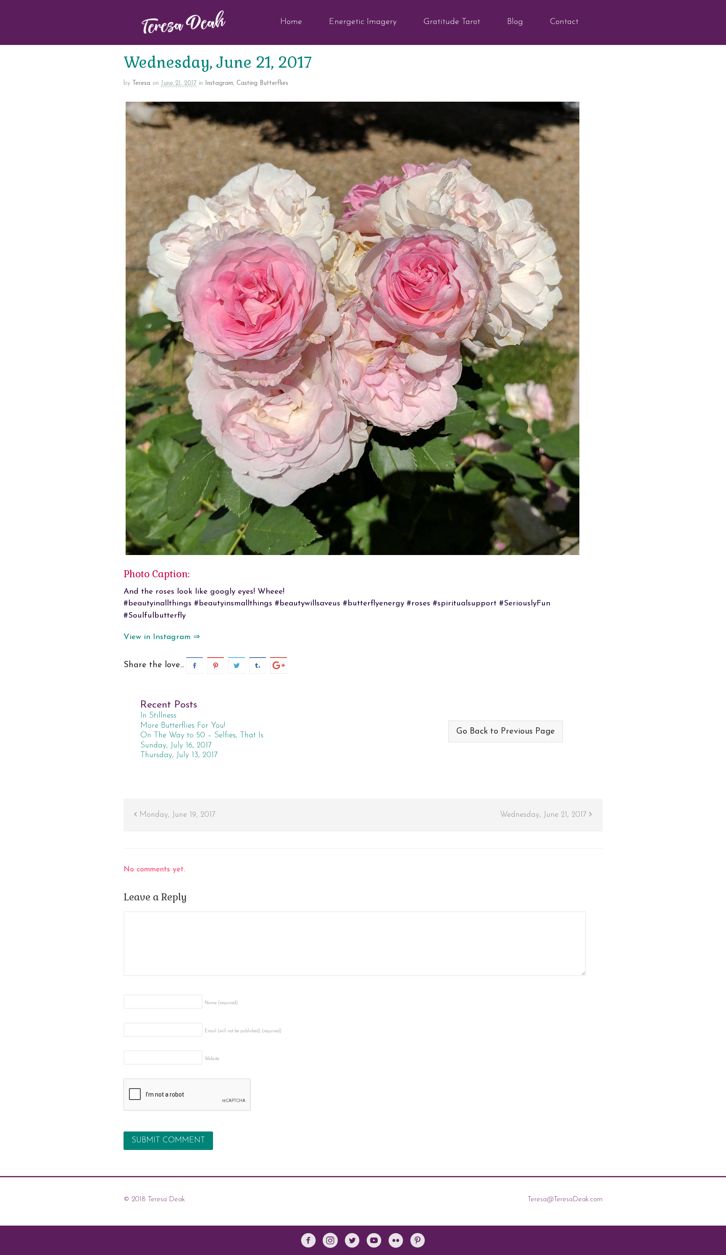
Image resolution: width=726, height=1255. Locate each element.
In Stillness (158, 716)
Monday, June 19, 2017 (176, 815)
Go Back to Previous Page (505, 731)
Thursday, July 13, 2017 (179, 755)
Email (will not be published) (243, 1031)
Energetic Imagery (363, 22)
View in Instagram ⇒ (162, 637)
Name (221, 1003)
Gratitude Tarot (452, 22)
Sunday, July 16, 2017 (176, 746)
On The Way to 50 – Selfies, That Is (201, 735)
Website (212, 1059)
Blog (515, 22)
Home (291, 22)
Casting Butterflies (262, 83)
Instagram (219, 83)
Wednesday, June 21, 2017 (544, 815)
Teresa (141, 83)
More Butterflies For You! (182, 726)
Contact (564, 22)
